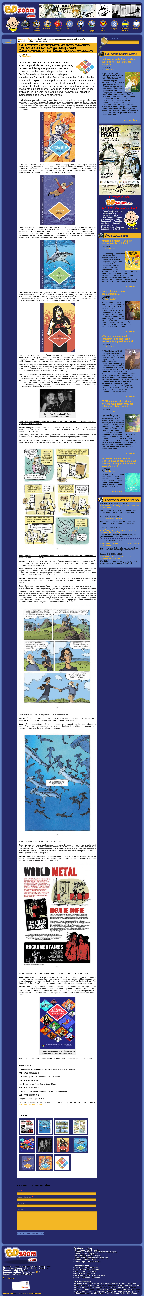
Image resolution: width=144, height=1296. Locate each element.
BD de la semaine (36, 30)
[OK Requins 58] (44, 1135)
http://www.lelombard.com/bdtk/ (31, 1104)
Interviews (136, 29)
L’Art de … (70, 29)
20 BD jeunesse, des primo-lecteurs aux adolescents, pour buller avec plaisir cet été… (118, 404)
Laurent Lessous (111, 411)
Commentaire (22, 1210)
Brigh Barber (26, 56)
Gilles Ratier (109, 69)
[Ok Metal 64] (27, 1135)
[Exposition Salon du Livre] (27, 1153)
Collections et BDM (125, 30)
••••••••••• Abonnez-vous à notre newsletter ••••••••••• (22, 1294)
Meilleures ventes (59, 30)
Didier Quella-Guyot (112, 299)
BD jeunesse (80, 30)
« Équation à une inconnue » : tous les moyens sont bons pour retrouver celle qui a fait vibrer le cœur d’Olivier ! (119, 462)
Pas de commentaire (9, 41)
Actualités (25, 29)
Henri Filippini (110, 248)
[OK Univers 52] (62, 1135)
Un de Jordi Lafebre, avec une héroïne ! (118, 62)
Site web (20, 1203)
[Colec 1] (62, 1171)
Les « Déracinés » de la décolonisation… (114, 292)
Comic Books (103, 30)
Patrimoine (47, 29)
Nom (19, 1191)
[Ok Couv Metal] (62, 1153)
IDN (37, 1272)
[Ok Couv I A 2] (44, 1171)
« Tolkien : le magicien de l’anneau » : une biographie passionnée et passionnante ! (117, 339)
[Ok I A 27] (79, 1135)
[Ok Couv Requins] (79, 1153)
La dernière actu (121, 54)
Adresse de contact (24, 1197)
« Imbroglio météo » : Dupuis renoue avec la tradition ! (117, 242)
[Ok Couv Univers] (27, 1171)
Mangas (114, 29)
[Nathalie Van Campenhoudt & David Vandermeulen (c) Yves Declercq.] (44, 1153)
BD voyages (92, 30)
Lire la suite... (130, 120)
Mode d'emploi (8, 1278)
